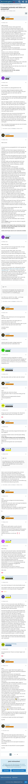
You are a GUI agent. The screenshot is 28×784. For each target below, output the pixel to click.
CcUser (13, 484)
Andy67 (4, 10)
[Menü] (26, 1)
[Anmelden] (22, 1)
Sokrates (13, 128)
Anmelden (6, 770)
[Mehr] (25, 22)
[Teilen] (26, 13)
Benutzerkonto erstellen (18, 770)
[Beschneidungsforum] (7, 1)
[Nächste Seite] (17, 754)
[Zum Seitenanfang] (25, 782)
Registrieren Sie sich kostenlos (12, 765)
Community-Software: (14, 782)
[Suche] (19, 1)
